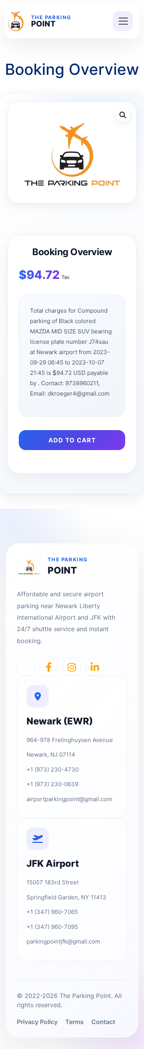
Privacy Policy (37, 1022)
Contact (103, 1022)
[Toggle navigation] (123, 21)
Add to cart (72, 440)
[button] (123, 115)
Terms (74, 1022)
